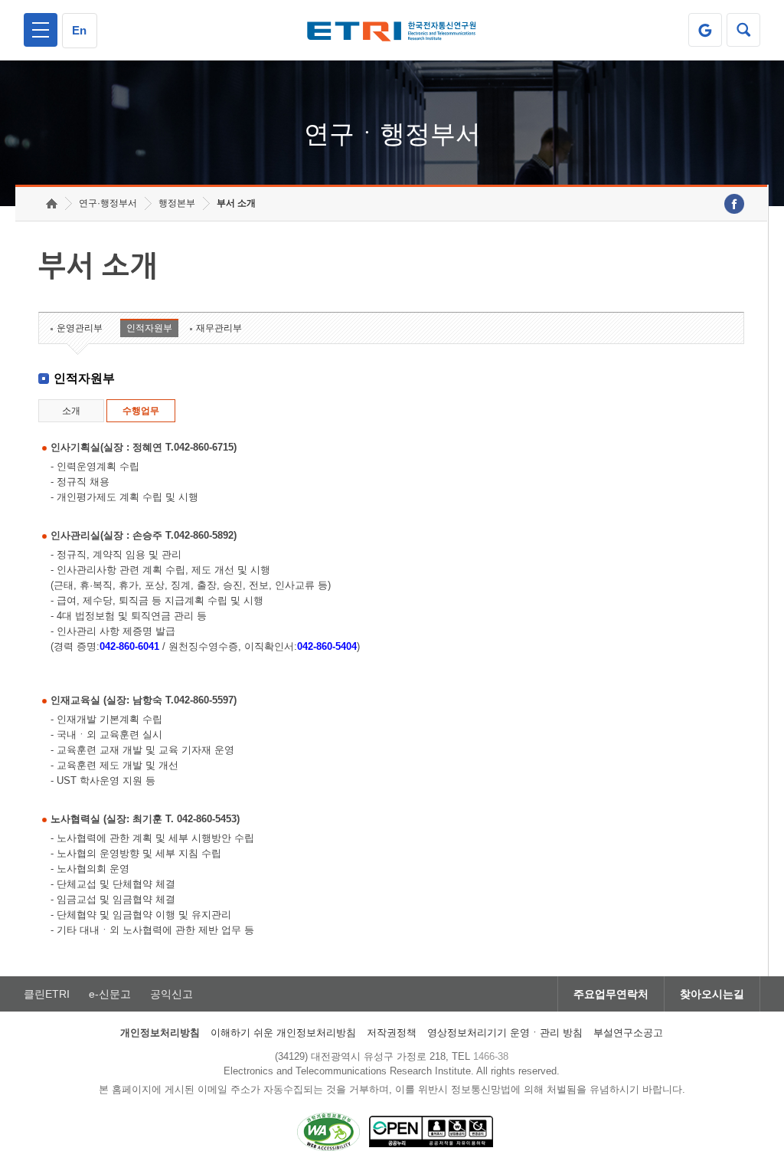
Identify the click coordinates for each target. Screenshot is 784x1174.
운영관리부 (80, 328)
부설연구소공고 (628, 1032)
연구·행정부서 (108, 203)
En (79, 30)
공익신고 (171, 994)
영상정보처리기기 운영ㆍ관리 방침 (505, 1032)
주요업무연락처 (610, 994)
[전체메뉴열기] (40, 30)
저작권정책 (391, 1032)
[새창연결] (734, 204)
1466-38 (490, 1056)
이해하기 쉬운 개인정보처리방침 (283, 1032)
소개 (71, 410)
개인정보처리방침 (160, 1032)
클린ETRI (47, 994)
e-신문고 (110, 994)
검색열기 (743, 30)
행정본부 (176, 203)
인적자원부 (149, 328)
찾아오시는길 (712, 994)
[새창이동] (705, 30)
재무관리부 (219, 328)
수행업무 (140, 410)
